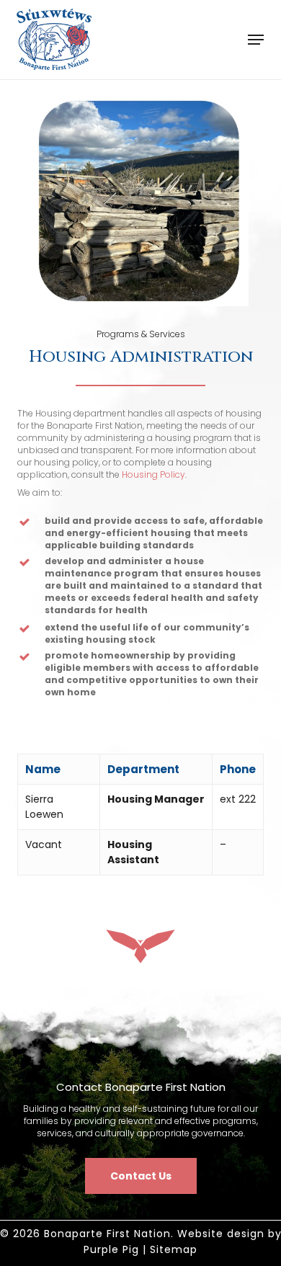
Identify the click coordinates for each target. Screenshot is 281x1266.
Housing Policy (153, 474)
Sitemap (173, 1249)
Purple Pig (111, 1249)
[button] (256, 39)
